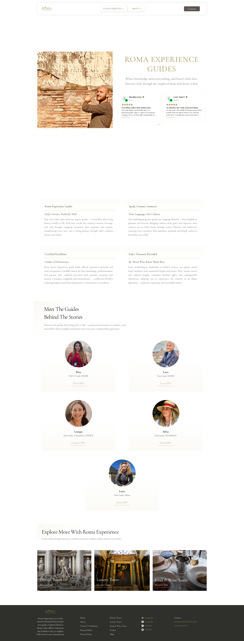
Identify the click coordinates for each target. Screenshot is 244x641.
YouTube (148, 629)
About (83, 622)
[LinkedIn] (142, 626)
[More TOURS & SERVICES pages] (122, 8)
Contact (177, 617)
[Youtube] (142, 630)
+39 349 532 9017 (181, 625)
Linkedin (148, 625)
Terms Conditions (89, 626)
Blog (112, 634)
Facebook (149, 621)
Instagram (149, 617)
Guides (113, 630)
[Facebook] (142, 622)
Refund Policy (86, 630)
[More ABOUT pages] (140, 8)
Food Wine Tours (118, 626)
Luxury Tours (116, 622)
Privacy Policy (86, 634)
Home (82, 617)
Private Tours (115, 617)
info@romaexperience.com (185, 621)
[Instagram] (142, 618)
